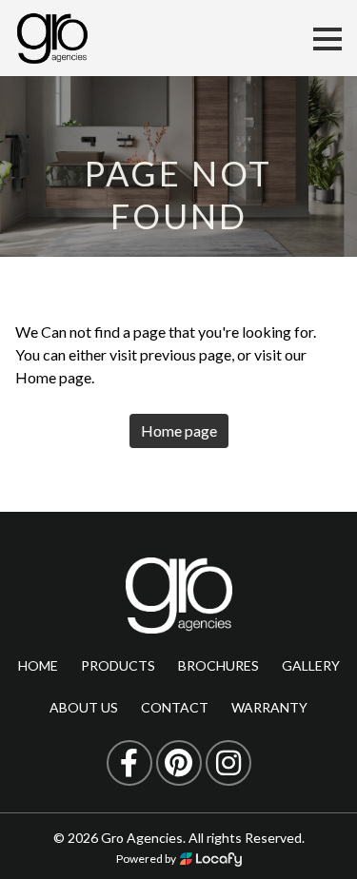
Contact (174, 707)
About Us (84, 707)
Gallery (311, 665)
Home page (179, 430)
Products (118, 665)
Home (38, 665)
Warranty (269, 707)
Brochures (218, 665)
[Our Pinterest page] (179, 763)
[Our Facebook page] (129, 763)
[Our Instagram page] (228, 763)
